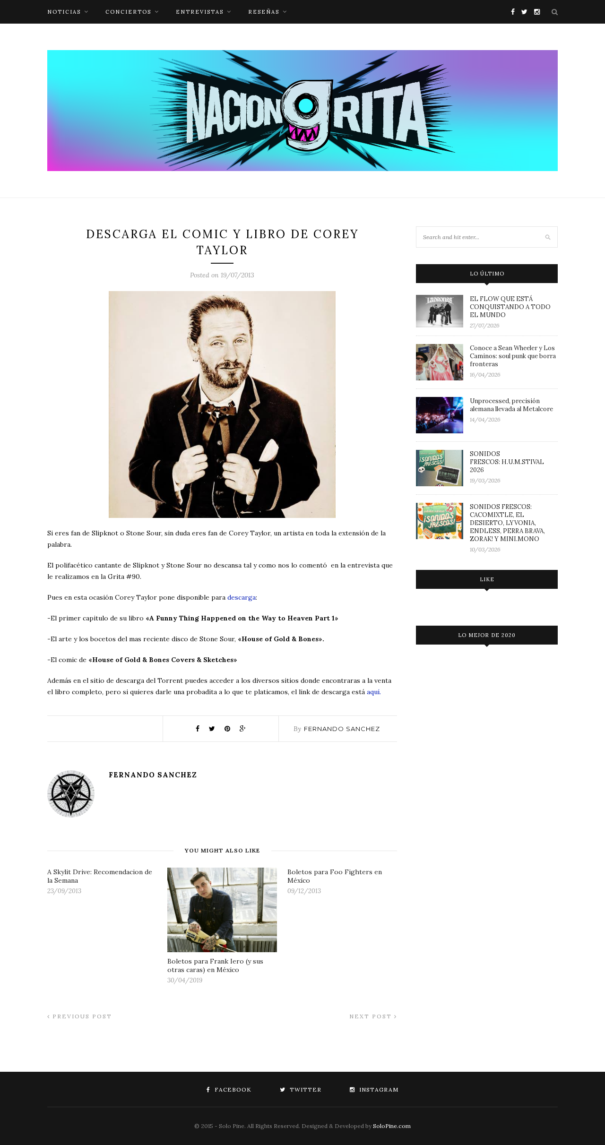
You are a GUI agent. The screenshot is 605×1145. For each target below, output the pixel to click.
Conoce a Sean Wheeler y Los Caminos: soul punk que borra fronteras (513, 356)
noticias (64, 12)
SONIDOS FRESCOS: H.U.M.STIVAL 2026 (507, 462)
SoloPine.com (392, 1125)
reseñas (263, 12)
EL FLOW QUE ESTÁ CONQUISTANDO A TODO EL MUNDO (510, 307)
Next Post (371, 1016)
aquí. (375, 692)
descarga (241, 597)
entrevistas (200, 12)
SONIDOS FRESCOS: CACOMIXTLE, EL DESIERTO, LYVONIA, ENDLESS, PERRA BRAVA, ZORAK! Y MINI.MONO (507, 523)
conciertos (128, 12)
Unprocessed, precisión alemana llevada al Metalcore (511, 405)
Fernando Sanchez (342, 728)
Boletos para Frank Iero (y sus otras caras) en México (215, 965)
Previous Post (81, 1016)
